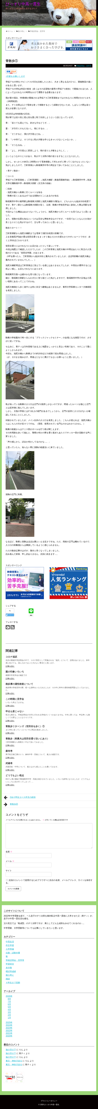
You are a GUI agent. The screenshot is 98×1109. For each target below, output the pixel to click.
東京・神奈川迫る (14, 1061)
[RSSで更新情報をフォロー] (12, 627)
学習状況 (10, 964)
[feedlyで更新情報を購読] (8, 627)
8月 (9, 999)
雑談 (8, 979)
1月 (9, 1018)
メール (10, 861)
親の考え (10, 975)
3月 (9, 1012)
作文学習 (10, 945)
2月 (9, 1015)
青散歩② (14, 804)
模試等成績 (11, 971)
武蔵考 (9, 763)
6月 (9, 1004)
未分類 (9, 968)
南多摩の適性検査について (19, 684)
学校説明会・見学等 (83, 66)
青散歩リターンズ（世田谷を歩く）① (25, 726)
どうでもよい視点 (15, 775)
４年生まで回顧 (13, 982)
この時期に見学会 (15, 699)
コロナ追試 (11, 656)
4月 (9, 1010)
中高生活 (10, 942)
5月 (9, 1007)
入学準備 (10, 949)
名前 (9, 852)
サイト (9, 870)
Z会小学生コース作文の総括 (23, 797)
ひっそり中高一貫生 (23, 4)
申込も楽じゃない (15, 711)
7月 (9, 1001)
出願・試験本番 (13, 953)
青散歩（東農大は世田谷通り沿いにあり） (27, 738)
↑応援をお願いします (15, 76)
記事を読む (10, 666)
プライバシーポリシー (49, 1101)
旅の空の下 (11, 1050)
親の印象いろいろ (15, 671)
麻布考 (9, 751)
